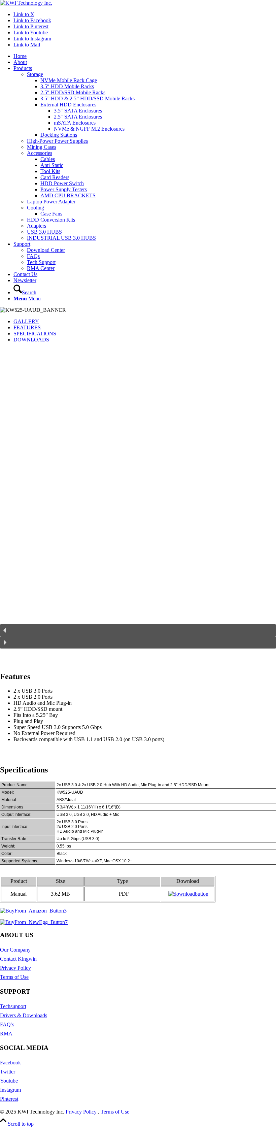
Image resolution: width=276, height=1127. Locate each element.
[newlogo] (26, 3)
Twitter (7, 1071)
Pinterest (9, 1099)
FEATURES (27, 327)
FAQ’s (7, 1024)
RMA (6, 1033)
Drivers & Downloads (23, 1015)
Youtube (9, 1081)
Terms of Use (14, 977)
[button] (138, 630)
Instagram (10, 1090)
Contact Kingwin (18, 959)
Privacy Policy (15, 968)
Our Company (15, 950)
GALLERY (26, 321)
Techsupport (13, 1006)
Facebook (10, 1062)
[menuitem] (144, 56)
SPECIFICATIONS (34, 333)
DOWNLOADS (31, 339)
